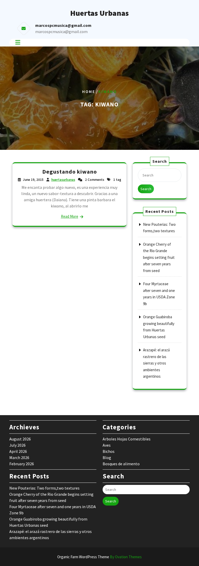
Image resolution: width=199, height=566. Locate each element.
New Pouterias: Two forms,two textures (44, 488)
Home (88, 91)
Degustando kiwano (69, 171)
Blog (107, 457)
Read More (69, 216)
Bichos (109, 451)
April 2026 (18, 451)
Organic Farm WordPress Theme (99, 556)
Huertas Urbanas (99, 13)
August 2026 (20, 438)
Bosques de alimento (121, 463)
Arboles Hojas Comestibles (127, 438)
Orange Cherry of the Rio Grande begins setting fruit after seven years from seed (159, 257)
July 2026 (17, 445)
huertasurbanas (63, 179)
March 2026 (19, 457)
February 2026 (21, 463)
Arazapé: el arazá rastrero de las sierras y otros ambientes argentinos (156, 363)
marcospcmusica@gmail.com (61, 31)
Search (145, 189)
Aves (107, 445)
